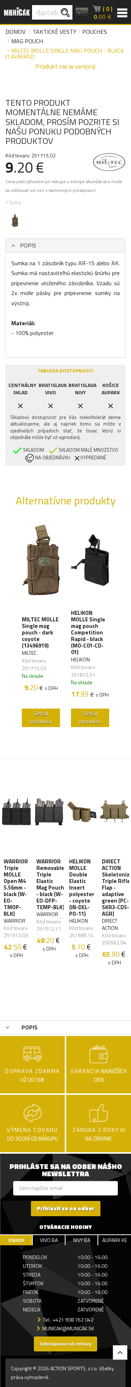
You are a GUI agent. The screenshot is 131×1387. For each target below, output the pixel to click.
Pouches (94, 31)
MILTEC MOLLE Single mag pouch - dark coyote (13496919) (40, 632)
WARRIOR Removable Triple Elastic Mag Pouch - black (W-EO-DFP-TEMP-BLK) (50, 884)
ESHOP (16, 1240)
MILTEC (29, 653)
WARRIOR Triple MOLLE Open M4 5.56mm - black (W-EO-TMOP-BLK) (16, 887)
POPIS (27, 245)
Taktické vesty (54, 31)
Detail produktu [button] (41, 717)
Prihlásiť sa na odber (66, 1208)
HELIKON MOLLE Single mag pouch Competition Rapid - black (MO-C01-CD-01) (88, 633)
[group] (41, 625)
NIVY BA (81, 1240)
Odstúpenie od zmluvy (65, 1343)
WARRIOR (14, 920)
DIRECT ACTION (110, 924)
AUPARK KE (114, 1240)
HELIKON (80, 659)
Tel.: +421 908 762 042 (68, 1319)
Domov (15, 31)
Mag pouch (27, 41)
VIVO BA (49, 1240)
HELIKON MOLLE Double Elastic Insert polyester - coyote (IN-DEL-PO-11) (81, 887)
